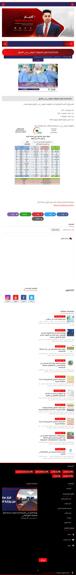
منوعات (56, 476)
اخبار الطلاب (55, 471)
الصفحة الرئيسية (47, 57)
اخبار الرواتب (67, 471)
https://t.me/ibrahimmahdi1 (63, 205)
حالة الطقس (67, 476)
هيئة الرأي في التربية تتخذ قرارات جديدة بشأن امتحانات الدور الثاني (20, 514)
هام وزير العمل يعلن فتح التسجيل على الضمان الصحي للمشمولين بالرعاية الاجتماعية (52, 365)
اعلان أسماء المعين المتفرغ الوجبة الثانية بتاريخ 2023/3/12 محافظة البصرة (52, 408)
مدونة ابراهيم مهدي (48, 573)
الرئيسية (67, 44)
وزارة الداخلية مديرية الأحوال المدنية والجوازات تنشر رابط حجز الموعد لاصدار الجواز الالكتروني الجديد (52, 335)
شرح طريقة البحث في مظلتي (55, 319)
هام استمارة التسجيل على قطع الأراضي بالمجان (52, 452)
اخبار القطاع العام (37, 57)
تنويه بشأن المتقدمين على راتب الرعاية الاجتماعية (52, 350)
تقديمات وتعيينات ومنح (24, 471)
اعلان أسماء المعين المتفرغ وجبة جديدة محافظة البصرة (52, 380)
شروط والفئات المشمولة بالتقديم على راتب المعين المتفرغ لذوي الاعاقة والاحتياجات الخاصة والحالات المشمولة (52, 437)
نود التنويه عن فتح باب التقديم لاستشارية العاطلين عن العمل (55, 394)
